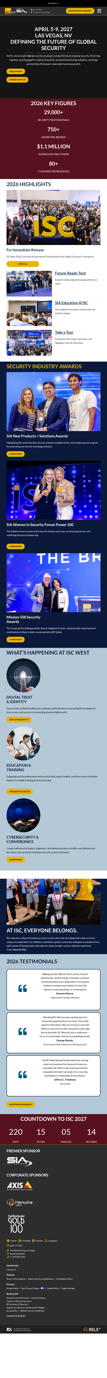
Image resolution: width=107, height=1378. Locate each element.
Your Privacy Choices (30, 1288)
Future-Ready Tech (70, 273)
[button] (80, 11)
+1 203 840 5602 (17, 1257)
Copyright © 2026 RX (16, 1316)
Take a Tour (64, 332)
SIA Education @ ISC (71, 302)
